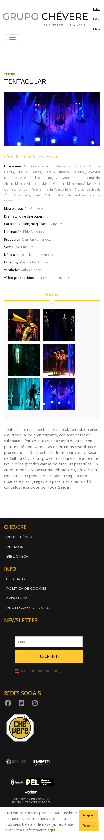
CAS (96, 19)
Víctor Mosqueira (17, 195)
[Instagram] (36, 703)
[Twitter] (22, 703)
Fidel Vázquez (34, 231)
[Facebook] (9, 703)
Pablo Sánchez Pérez (71, 195)
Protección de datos (28, 608)
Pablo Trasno (41, 177)
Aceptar (88, 815)
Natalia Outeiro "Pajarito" (64, 172)
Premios (14, 547)
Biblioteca (17, 556)
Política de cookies (26, 589)
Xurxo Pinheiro (23, 246)
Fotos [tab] (52, 294)
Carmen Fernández (36, 239)
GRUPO (45, 16)
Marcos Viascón (27, 183)
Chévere (36, 208)
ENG (96, 29)
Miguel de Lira (66, 166)
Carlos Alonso (37, 262)
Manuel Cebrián (53, 183)
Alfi (57, 177)
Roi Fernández (46, 277)
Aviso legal (18, 598)
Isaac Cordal (68, 277)
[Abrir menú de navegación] (12, 39)
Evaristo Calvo (43, 195)
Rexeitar (88, 825)
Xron (83, 166)
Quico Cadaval (87, 189)
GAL (96, 8)
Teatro (9, 74)
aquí (51, 829)
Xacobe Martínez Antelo (35, 254)
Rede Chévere (20, 537)
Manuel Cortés (29, 172)
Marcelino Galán (79, 183)
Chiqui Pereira (29, 189)
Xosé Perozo (72, 177)
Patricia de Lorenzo (38, 166)
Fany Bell (56, 223)
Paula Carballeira (58, 189)
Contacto (16, 579)
